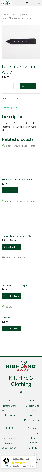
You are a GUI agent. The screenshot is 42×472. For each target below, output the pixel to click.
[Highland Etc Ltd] (6, 3)
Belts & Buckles (10, 447)
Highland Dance (10, 406)
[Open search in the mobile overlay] (33, 3)
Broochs (32, 415)
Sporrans (9, 443)
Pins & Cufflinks (32, 433)
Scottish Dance (9, 410)
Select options (11, 247)
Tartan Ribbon (32, 448)
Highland (14, 18)
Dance (13, 14)
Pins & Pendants (32, 420)
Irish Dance (9, 415)
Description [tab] (10, 107)
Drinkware (32, 410)
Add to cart (28, 86)
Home (5, 14)
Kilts (10, 433)
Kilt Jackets (9, 438)
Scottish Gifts (32, 406)
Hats (32, 438)
